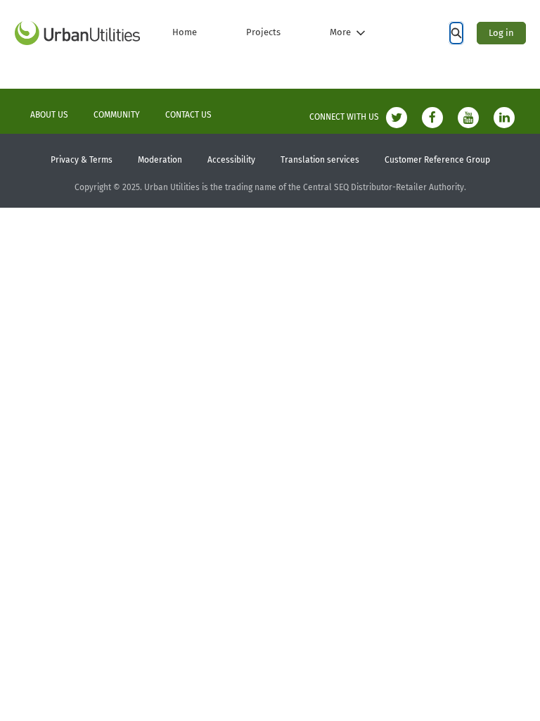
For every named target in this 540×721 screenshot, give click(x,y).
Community (117, 115)
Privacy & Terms (81, 160)
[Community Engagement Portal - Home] (77, 33)
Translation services (320, 160)
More (340, 32)
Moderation (160, 160)
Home (184, 32)
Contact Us (188, 115)
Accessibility (231, 160)
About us (49, 115)
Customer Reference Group (437, 160)
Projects (263, 32)
